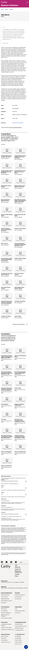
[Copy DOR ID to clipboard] (26, 494)
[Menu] (26, 647)
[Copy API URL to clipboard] (26, 481)
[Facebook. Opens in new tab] (2, 562)
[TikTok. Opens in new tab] (16, 562)
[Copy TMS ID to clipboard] (26, 488)
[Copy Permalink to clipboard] (26, 514)
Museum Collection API (14, 483)
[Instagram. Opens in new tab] (11, 562)
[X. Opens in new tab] (6, 562)
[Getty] (4, 2)
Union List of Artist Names (16, 127)
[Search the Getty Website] (27, 2)
